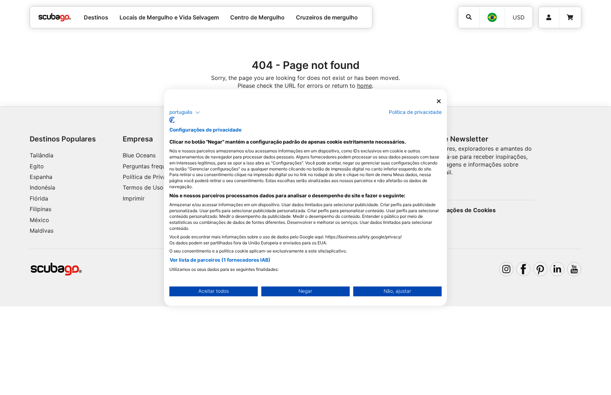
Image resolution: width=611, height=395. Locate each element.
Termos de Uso (143, 187)
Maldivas (41, 230)
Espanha (41, 176)
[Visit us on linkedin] (557, 269)
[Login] (549, 17)
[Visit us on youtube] (574, 269)
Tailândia (41, 155)
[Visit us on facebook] (523, 269)
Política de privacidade (415, 112)
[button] (184, 112)
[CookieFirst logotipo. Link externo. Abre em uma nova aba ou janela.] (172, 120)
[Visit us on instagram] (506, 269)
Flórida (39, 198)
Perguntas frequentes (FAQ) (160, 166)
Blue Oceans (139, 155)
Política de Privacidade (153, 176)
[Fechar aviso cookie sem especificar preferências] (439, 101)
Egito (37, 166)
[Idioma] (492, 17)
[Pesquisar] (468, 17)
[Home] (55, 17)
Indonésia (42, 187)
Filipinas (40, 209)
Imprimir (134, 198)
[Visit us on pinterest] (540, 269)
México (39, 219)
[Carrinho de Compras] (570, 17)
